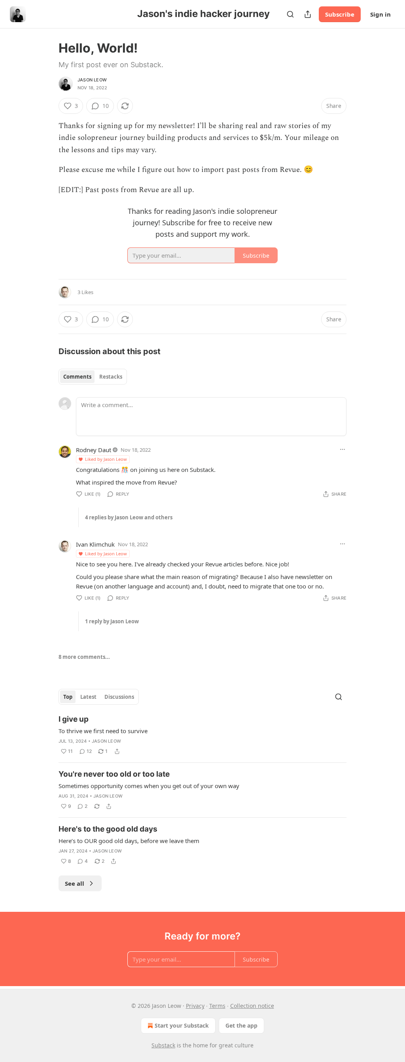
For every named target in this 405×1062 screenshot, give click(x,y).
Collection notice (252, 1005)
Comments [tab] (77, 376)
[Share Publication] (308, 14)
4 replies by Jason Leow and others (128, 517)
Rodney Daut (93, 450)
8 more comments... (84, 656)
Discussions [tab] (119, 696)
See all (74, 883)
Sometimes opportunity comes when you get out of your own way (149, 786)
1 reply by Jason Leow (112, 621)
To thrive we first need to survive (103, 731)
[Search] (290, 14)
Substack (163, 1045)
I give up (74, 719)
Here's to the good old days (108, 829)
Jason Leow (92, 80)
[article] (202, 735)
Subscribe (339, 14)
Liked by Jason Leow (106, 459)
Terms (217, 1005)
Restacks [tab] (110, 376)
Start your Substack (182, 1025)
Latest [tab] (88, 696)
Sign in (380, 14)
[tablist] (93, 377)
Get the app (241, 1025)
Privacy (195, 1005)
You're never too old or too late (114, 774)
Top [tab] (67, 696)
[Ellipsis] (342, 449)
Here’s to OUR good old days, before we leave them (129, 841)
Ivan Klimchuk (95, 544)
